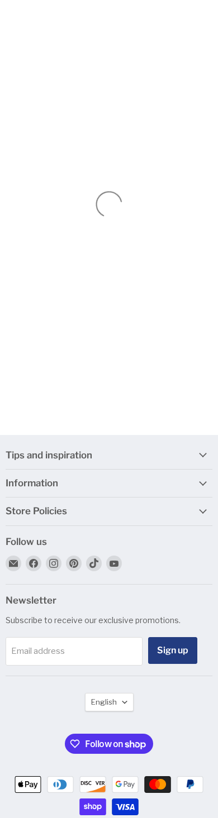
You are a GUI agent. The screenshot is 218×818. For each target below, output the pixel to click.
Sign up (172, 650)
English (104, 701)
